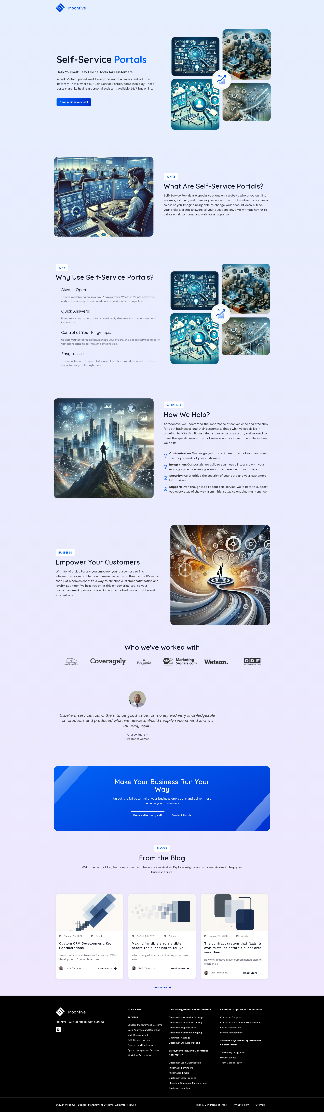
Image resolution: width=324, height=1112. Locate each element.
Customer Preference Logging (185, 1032)
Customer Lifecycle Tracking (184, 1042)
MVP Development (138, 1034)
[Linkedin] (58, 1029)
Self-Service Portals (139, 1040)
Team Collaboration (231, 1062)
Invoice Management (231, 1032)
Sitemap (260, 1104)
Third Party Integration (232, 1052)
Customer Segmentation (182, 1027)
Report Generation (230, 1027)
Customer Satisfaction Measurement (241, 1022)
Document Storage (179, 1037)
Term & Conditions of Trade (211, 1104)
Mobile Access (228, 1057)
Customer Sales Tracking (182, 1077)
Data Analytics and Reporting (144, 1029)
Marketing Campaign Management (188, 1082)
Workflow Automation (140, 1055)
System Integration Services (143, 1050)
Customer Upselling (179, 1088)
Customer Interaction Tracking (185, 1022)
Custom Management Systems (145, 1024)
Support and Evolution (140, 1045)
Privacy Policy (241, 1104)
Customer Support (230, 1017)
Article (99, 936)
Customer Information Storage (186, 1017)
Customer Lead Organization (185, 1062)
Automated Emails (179, 1072)
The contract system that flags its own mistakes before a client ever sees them (233, 947)
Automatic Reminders (181, 1067)
